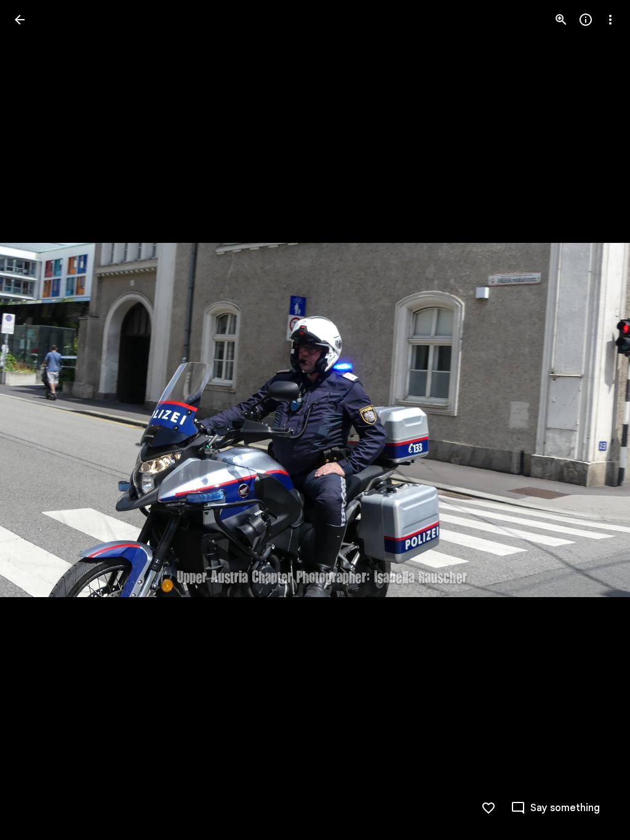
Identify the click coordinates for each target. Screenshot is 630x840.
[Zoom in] (561, 19)
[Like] (488, 808)
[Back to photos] (19, 19)
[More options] (610, 19)
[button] (34, 420)
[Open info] (585, 19)
